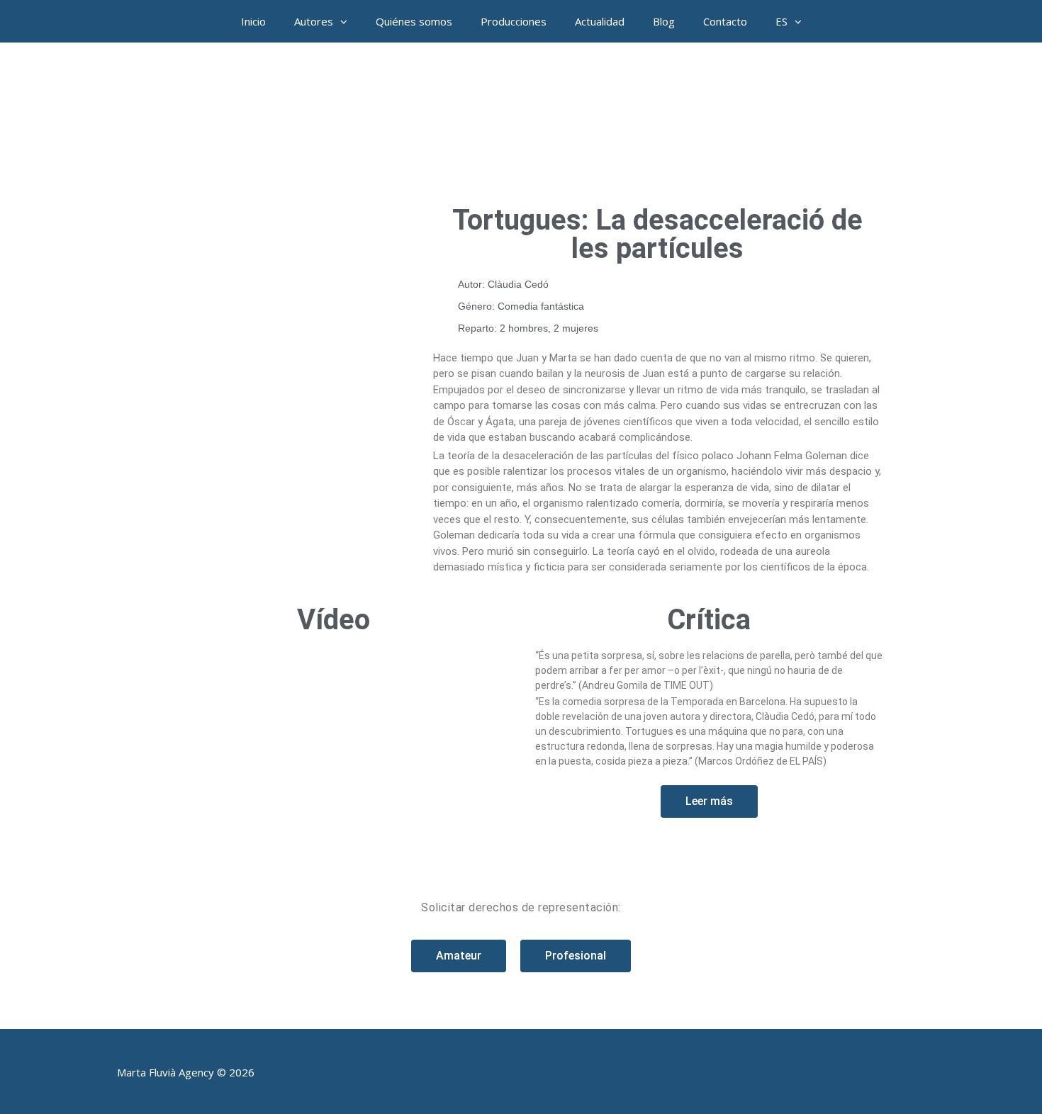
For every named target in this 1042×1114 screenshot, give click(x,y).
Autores (313, 21)
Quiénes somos (414, 21)
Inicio (253, 21)
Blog (664, 21)
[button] (347, 21)
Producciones (514, 21)
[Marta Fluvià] (521, 120)
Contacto (725, 21)
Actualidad (599, 21)
